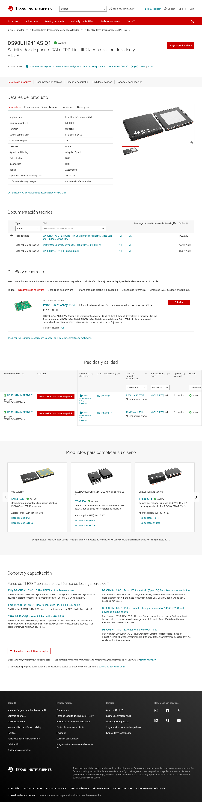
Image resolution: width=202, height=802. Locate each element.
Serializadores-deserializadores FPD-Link (107, 30)
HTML (151, 66)
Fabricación (13, 744)
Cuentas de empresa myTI (118, 716)
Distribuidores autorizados (118, 733)
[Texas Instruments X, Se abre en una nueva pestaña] (179, 711)
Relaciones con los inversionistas (24, 738)
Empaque (61, 733)
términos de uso (148, 659)
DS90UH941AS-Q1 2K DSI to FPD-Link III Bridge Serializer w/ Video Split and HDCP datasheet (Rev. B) (79, 66)
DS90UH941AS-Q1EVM (59, 305)
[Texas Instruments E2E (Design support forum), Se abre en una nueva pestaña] (167, 721)
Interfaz (20, 30)
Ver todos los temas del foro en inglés (29, 651)
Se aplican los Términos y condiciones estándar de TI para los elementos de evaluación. (50, 338)
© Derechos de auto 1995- (23, 795)
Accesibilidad (14, 788)
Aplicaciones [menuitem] (31, 21)
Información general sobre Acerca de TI (27, 710)
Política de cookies (33, 788)
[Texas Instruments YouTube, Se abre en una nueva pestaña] (179, 721)
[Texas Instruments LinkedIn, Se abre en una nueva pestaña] (156, 721)
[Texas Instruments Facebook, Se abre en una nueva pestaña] (167, 711)
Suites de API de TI (114, 710)
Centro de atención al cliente (70, 727)
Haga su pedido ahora (181, 45)
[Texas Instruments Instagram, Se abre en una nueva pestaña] (156, 711)
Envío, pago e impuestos (117, 721)
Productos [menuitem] (13, 21)
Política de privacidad (56, 788)
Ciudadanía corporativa (19, 750)
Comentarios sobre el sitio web (151, 788)
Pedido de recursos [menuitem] (110, 21)
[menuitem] (192, 21)
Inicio (10, 30)
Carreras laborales (17, 716)
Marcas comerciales (122, 788)
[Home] (30, 9)
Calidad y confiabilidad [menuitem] (82, 21)
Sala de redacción (16, 721)
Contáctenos (62, 710)
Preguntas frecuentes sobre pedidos (123, 727)
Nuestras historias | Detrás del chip (24, 727)
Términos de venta (80, 788)
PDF (143, 66)
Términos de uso (101, 788)
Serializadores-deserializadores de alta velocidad (55, 30)
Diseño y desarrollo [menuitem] (54, 21)
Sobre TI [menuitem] (131, 21)
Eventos (11, 733)
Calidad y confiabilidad (67, 738)
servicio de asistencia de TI (112, 666)
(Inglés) (134, 66)
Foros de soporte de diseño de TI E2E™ (75, 716)
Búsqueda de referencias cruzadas (73, 721)
